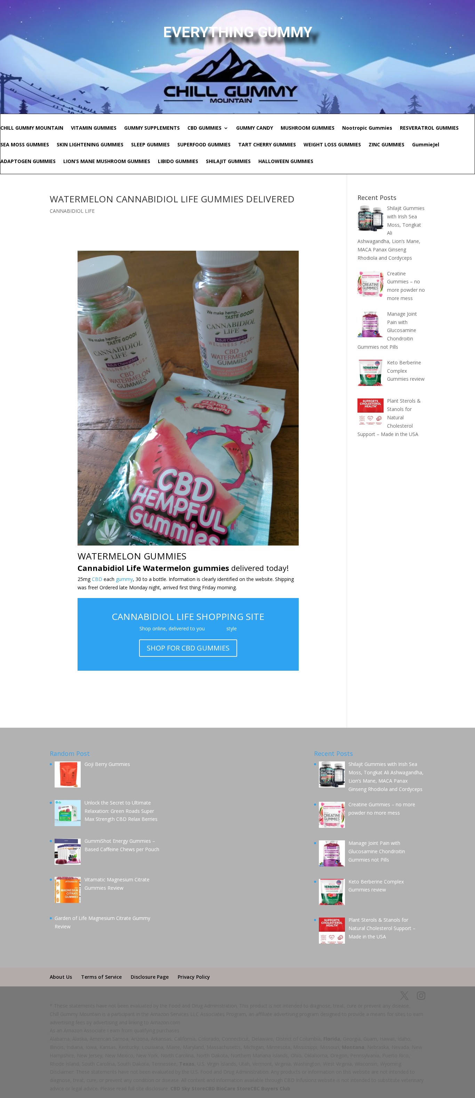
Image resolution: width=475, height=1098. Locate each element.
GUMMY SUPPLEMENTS (152, 128)
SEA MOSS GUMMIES (24, 145)
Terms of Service (101, 977)
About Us (61, 977)
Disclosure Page (150, 977)
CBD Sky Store (187, 1088)
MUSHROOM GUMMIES (308, 128)
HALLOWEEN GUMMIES (285, 161)
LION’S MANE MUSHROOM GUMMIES (106, 161)
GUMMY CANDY (254, 128)
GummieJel (425, 145)
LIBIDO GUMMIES (178, 161)
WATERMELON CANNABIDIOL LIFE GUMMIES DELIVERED (172, 199)
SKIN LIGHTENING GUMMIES (90, 145)
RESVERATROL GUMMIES (429, 128)
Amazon (215, 628)
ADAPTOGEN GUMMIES (28, 161)
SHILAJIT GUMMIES (228, 161)
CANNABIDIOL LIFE (72, 211)
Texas (186, 1063)
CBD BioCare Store (227, 1088)
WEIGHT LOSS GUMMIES (332, 145)
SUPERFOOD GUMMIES (204, 145)
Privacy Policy (194, 977)
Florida (331, 1038)
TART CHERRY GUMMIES (267, 145)
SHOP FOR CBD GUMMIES (188, 648)
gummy (124, 579)
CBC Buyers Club (270, 1088)
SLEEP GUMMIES (150, 145)
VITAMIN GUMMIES (93, 128)
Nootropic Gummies (367, 128)
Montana (353, 1047)
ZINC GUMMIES (386, 145)
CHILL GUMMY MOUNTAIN (31, 128)
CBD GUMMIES (204, 128)
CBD (97, 579)
